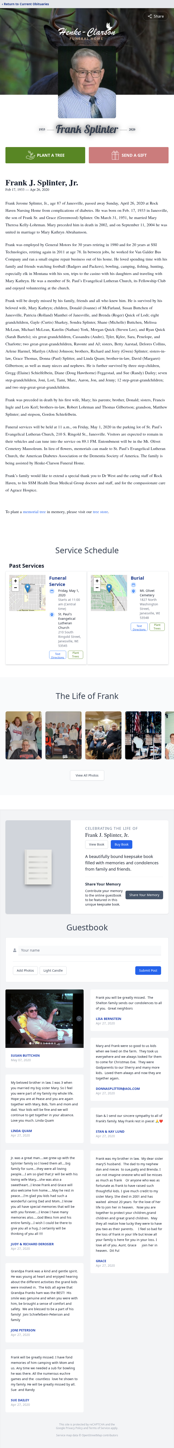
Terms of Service (99, 1428)
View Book (96, 844)
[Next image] (79, 1018)
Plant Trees (75, 654)
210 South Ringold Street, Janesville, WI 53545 (69, 639)
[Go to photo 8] (49, 1043)
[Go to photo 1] (30, 1043)
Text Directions (57, 655)
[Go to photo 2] (33, 1043)
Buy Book (121, 844)
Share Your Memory (144, 895)
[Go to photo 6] (44, 1043)
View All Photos (87, 775)
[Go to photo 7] (47, 1043)
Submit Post (148, 970)
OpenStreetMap (92, 1435)
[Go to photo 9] (52, 1043)
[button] (27, 588)
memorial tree (34, 511)
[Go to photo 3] (36, 1043)
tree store (100, 511)
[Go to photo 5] (41, 1043)
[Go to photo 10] (55, 1043)
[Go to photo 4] (38, 1043)
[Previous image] (10, 1018)
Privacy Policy (74, 1428)
